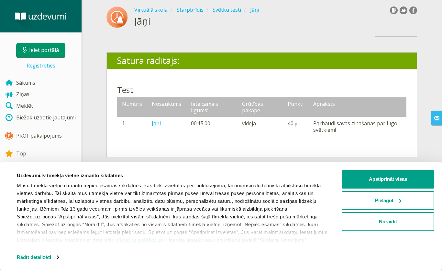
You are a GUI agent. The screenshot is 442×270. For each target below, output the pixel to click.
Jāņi (156, 123)
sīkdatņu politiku (136, 240)
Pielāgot (384, 200)
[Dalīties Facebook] (413, 10)
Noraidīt (388, 221)
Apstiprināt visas (388, 179)
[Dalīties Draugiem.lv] (394, 10)
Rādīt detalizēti (34, 257)
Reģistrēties (41, 65)
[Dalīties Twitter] (403, 10)
